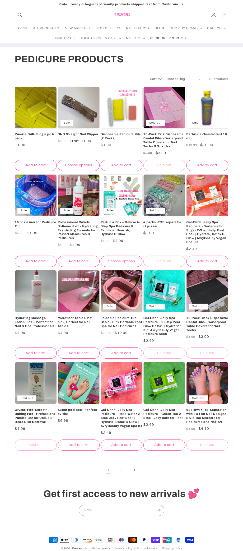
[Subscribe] (159, 510)
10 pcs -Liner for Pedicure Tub (35, 224)
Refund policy (101, 548)
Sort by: (156, 79)
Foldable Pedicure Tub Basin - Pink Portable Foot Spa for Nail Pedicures (121, 322)
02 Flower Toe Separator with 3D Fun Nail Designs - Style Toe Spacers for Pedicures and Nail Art (207, 416)
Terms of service (147, 548)
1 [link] (108, 470)
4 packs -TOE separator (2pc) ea (162, 224)
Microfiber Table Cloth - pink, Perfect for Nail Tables (76, 322)
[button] (20, 15)
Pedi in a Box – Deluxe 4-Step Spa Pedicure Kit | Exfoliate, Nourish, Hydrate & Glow (120, 228)
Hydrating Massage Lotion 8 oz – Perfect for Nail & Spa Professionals (34, 322)
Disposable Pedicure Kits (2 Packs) (121, 136)
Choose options (78, 165)
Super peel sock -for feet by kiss (77, 412)
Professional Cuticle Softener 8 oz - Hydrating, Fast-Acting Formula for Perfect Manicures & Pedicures (78, 230)
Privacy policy (123, 548)
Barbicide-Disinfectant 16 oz (206, 136)
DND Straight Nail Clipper (78, 134)
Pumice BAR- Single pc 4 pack (34, 136)
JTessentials (79, 548)
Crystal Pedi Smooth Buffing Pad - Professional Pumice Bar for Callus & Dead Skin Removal (35, 416)
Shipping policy (172, 548)
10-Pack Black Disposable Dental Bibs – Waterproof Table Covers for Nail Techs (207, 324)
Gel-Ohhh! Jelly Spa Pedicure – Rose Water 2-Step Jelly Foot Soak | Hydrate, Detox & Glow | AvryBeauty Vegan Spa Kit (121, 418)
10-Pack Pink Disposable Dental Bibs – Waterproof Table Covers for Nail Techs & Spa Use (163, 140)
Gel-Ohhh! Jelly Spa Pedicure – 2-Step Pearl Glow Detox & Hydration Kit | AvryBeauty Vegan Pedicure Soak (162, 326)
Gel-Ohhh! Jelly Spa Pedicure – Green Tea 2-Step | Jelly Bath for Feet (163, 414)
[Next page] (134, 470)
